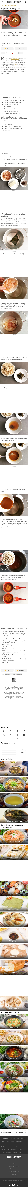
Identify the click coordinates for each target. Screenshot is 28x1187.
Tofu (2, 674)
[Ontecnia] (14, 1185)
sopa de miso (15, 58)
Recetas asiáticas (17, 674)
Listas (20, 1152)
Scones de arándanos (6, 1132)
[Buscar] (25, 2)
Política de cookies (14, 1171)
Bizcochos (18, 1146)
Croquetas (3, 1149)
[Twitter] (3, 735)
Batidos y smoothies (14, 1138)
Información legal (14, 1166)
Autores (14, 1163)
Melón (12, 1141)
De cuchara (8, 674)
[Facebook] (24, 731)
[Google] (3, 731)
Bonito (21, 53)
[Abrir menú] (2, 2)
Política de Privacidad (14, 1168)
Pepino (7, 1141)
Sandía (2, 1144)
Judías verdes (19, 1141)
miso (15, 64)
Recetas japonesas (13, 53)
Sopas (2, 53)
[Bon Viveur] (14, 2)
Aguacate (8, 1152)
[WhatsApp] (10, 731)
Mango (2, 1141)
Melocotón (23, 1138)
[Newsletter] (17, 738)
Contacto (14, 1174)
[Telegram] (17, 731)
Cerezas (8, 1144)
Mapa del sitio (14, 1176)
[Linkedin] (24, 735)
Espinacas (14, 1152)
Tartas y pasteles (10, 1146)
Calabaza (20, 1149)
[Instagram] (17, 735)
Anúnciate (14, 1161)
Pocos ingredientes (12, 1149)
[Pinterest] (10, 735)
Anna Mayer (14, 684)
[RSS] (10, 738)
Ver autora (17, 698)
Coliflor (3, 1152)
